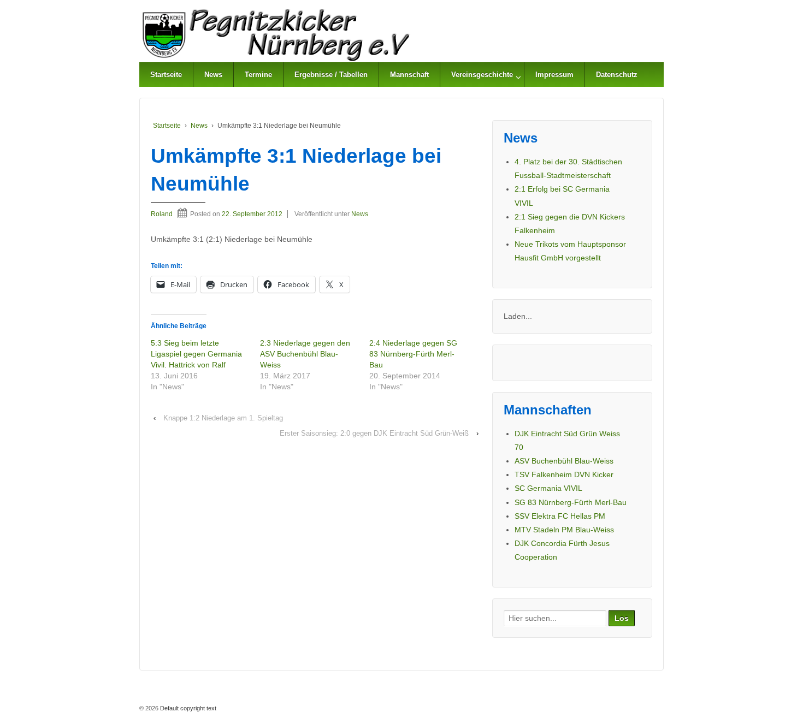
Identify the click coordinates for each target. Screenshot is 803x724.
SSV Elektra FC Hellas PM (560, 516)
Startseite (166, 74)
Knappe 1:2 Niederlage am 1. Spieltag (223, 418)
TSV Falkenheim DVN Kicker (564, 474)
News (213, 74)
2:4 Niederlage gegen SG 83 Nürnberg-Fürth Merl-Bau (413, 354)
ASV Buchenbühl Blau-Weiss (564, 460)
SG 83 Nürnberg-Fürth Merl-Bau (571, 502)
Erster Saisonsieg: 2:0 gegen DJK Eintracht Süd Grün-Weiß (374, 433)
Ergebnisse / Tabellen (331, 74)
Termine (258, 74)
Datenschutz (616, 74)
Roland (162, 214)
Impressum (554, 74)
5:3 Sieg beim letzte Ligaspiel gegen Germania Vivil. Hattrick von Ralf (196, 354)
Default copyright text (187, 708)
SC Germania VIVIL (548, 488)
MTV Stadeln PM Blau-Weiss (564, 529)
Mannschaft (409, 74)
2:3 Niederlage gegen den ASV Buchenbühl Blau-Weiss (305, 354)
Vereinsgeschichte (482, 74)
